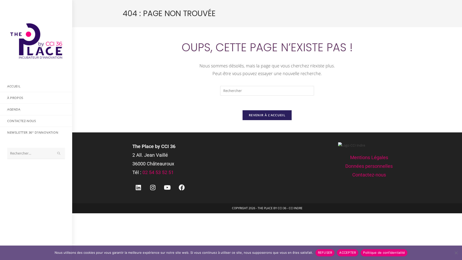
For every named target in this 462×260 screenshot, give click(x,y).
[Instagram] (153, 188)
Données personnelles (369, 166)
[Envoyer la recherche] (59, 153)
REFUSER (325, 252)
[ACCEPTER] (456, 252)
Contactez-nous (369, 175)
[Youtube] (167, 188)
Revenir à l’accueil (267, 115)
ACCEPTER (347, 252)
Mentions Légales (369, 157)
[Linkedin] (138, 188)
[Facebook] (182, 188)
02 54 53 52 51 (158, 172)
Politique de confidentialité (384, 252)
